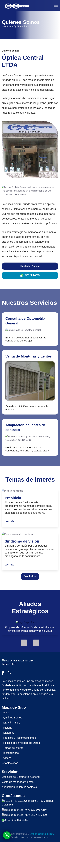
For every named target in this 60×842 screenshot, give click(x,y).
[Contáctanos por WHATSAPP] (7, 835)
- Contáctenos (10, 763)
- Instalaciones (10, 753)
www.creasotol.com (38, 837)
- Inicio (5, 712)
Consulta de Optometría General (21, 776)
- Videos (6, 758)
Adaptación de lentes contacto (19, 787)
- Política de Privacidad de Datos (21, 742)
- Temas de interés (12, 747)
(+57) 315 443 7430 (35, 814)
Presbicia (13, 498)
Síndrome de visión (22, 541)
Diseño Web (18, 837)
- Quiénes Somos (12, 717)
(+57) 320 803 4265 (35, 809)
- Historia (7, 727)
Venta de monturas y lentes (17, 782)
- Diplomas (8, 732)
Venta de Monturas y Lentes (28, 356)
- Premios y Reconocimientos (19, 737)
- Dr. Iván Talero (11, 722)
